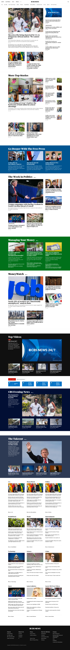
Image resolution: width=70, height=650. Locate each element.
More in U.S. (10, 512)
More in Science (30, 581)
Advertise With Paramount (58, 635)
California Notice (33, 635)
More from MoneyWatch (31, 512)
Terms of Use (32, 638)
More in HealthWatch (12, 546)
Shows (17, 1)
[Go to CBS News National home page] (35, 1)
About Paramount (56, 633)
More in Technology (12, 581)
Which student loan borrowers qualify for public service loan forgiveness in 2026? (53, 267)
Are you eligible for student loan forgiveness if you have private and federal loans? (52, 265)
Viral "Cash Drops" (12, 4)
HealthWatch (26, 4)
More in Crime (48, 581)
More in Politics (48, 512)
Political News (9, 633)
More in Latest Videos (49, 616)
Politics (21, 4)
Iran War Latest (10, 635)
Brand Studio (43, 638)
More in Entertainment (49, 546)
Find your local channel (21, 379)
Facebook (20, 635)
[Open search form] (68, 1)
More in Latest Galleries (31, 616)
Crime (44, 4)
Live (13, 1)
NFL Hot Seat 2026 (10, 636)
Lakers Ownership (10, 638)
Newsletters (43, 633)
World (18, 4)
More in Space (11, 616)
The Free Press (53, 4)
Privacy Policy (32, 633)
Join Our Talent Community (56, 637)
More (35, 177)
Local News (7, 1)
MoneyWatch (32, 4)
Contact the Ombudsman (57, 642)
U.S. (2, 4)
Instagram (20, 636)
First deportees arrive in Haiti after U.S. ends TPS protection (19, 44)
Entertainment (39, 4)
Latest (2, 1)
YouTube (20, 633)
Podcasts (43, 635)
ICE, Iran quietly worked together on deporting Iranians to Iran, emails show (23, 45)
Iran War (5, 4)
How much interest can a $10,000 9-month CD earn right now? (34, 266)
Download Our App (45, 636)
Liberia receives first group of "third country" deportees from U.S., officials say (23, 47)
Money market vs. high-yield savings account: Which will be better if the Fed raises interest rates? (34, 263)
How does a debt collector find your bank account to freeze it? (16, 264)
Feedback (55, 640)
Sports (48, 4)
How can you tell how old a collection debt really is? (15, 267)
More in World (29, 546)
